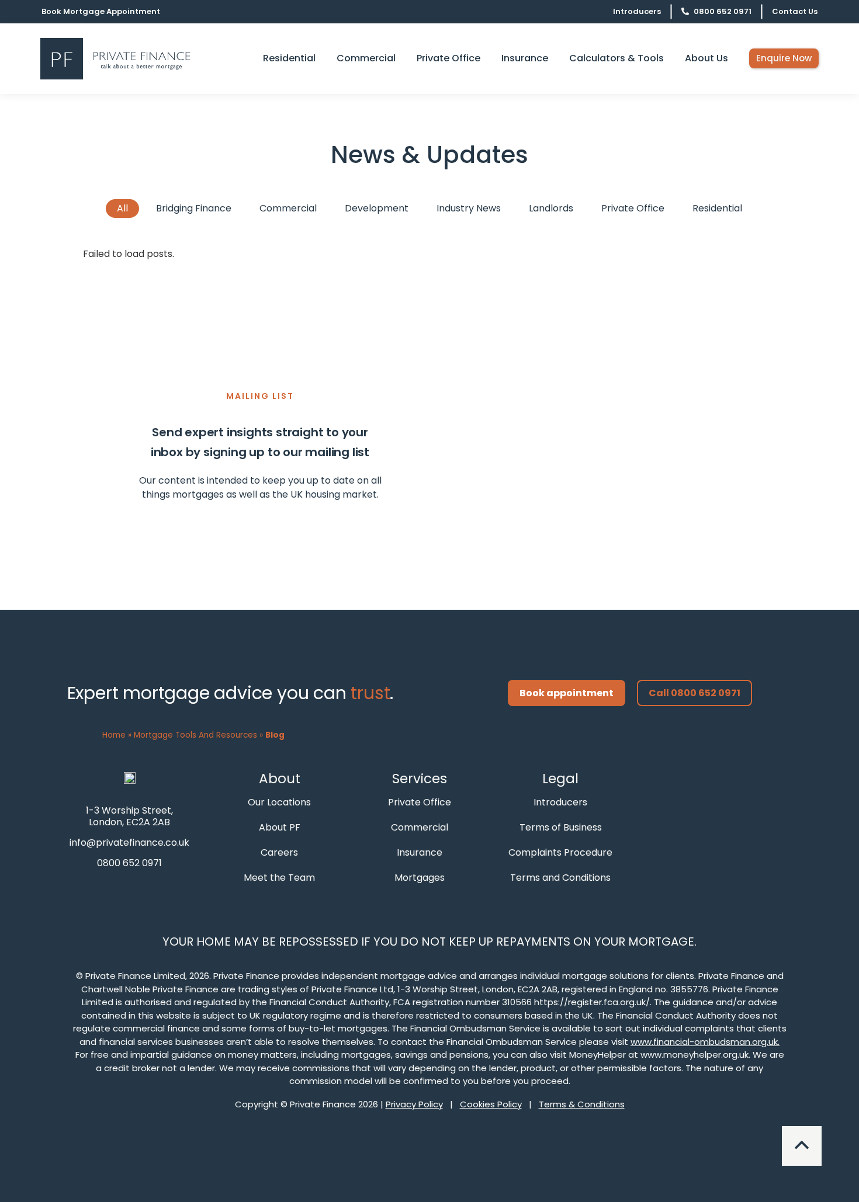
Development (376, 208)
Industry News (469, 208)
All (122, 208)
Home (114, 735)
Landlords (551, 208)
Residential (717, 208)
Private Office (632, 208)
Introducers (637, 11)
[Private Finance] (130, 777)
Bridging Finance (193, 208)
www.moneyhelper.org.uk (694, 1054)
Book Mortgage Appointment (100, 11)
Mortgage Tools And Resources (195, 735)
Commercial (288, 208)
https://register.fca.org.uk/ (592, 1002)
